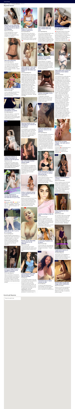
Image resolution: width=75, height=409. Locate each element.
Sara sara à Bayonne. (10, 60)
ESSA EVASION (7, 1)
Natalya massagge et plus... (45, 93)
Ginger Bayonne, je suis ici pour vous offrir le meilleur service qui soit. (45, 173)
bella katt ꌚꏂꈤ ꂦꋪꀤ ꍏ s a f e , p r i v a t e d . (11, 231)
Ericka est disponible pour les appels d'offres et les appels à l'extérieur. (11, 270)
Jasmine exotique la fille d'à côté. (45, 214)
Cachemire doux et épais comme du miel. (45, 281)
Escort (5, 3)
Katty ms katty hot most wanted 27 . (61, 211)
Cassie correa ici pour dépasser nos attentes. (44, 57)
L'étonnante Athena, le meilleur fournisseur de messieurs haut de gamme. (11, 158)
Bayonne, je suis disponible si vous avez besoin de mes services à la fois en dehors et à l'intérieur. (11, 27)
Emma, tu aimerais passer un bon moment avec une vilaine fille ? (28, 193)
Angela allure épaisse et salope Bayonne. (61, 250)
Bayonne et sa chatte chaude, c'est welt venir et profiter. (62, 143)
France (9, 3)
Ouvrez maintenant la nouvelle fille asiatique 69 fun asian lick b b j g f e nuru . (12, 197)
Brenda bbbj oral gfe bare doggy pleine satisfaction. (62, 283)
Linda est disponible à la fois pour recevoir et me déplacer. (44, 130)
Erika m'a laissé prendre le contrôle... (62, 178)
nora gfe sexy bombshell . (62, 28)
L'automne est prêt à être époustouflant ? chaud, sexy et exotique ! (28, 275)
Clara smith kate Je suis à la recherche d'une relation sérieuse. (62, 72)
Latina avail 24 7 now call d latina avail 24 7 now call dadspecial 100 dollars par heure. (28, 69)
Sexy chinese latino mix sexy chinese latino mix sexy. (44, 29)
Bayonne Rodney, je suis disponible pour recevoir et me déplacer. (28, 125)
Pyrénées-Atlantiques (15, 3)
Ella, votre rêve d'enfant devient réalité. (27, 161)
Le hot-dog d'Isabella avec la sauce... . (45, 241)
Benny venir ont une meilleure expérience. (27, 29)
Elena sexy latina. (9, 89)
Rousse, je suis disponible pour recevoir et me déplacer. (28, 242)
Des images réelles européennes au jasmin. (10, 110)
